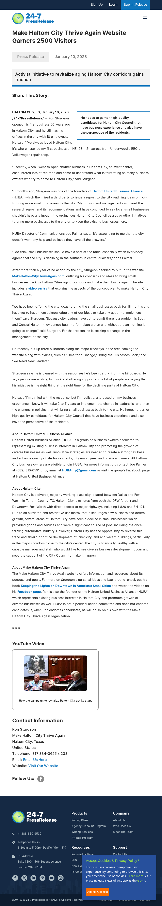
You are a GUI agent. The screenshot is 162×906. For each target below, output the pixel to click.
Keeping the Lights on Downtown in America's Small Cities (66, 586)
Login (113, 4)
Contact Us (120, 854)
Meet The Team (123, 832)
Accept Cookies (97, 891)
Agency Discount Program (89, 826)
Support (120, 847)
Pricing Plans (80, 820)
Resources (81, 847)
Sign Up (97, 4)
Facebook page (29, 591)
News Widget (80, 866)
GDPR (141, 880)
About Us (119, 820)
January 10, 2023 (71, 57)
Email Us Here (35, 760)
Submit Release (135, 4)
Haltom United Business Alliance (117, 191)
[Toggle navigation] (145, 18)
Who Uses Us (122, 826)
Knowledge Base (82, 854)
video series (37, 288)
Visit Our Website (43, 766)
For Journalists (81, 872)
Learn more (135, 876)
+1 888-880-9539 (29, 833)
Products (79, 813)
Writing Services (82, 832)
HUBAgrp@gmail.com (79, 470)
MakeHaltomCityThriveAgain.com (38, 276)
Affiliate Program (82, 838)
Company (121, 813)
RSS (74, 860)
